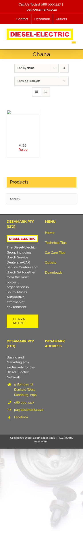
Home (49, 233)
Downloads (53, 273)
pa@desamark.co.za (42, 9)
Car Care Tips (55, 253)
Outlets (50, 263)
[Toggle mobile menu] (74, 42)
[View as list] (45, 92)
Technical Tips (55, 243)
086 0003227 (51, 4)
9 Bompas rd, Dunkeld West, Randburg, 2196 (25, 390)
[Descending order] (64, 68)
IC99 (23, 145)
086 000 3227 (24, 402)
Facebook (21, 417)
